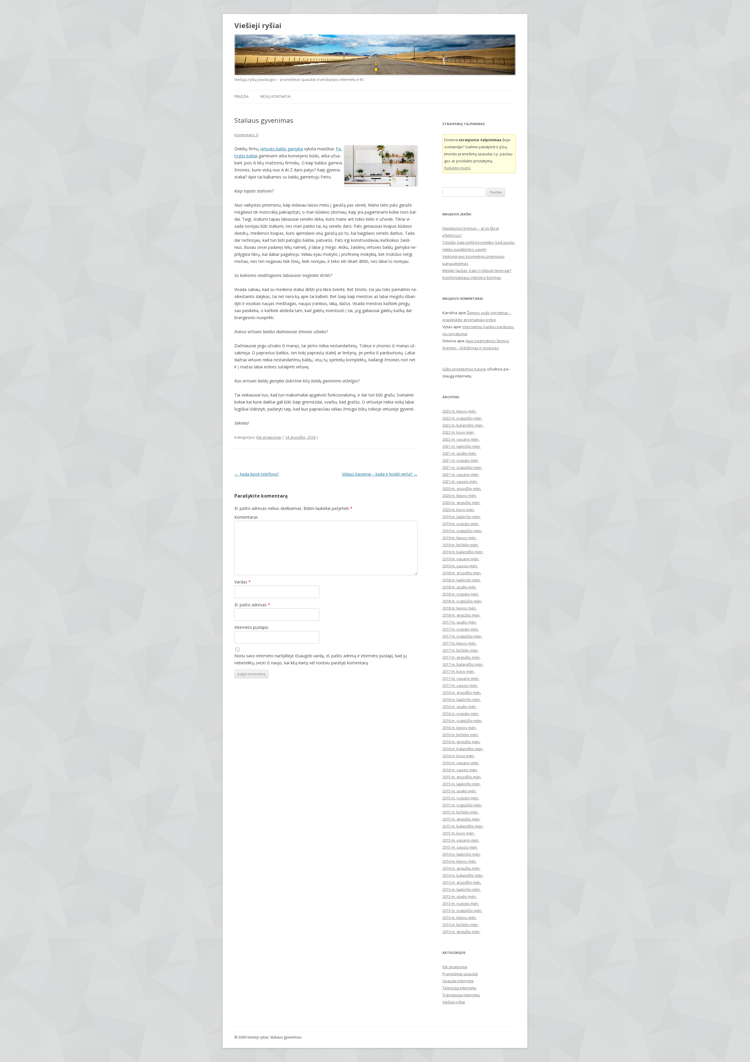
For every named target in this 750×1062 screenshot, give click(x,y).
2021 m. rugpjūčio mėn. (462, 467)
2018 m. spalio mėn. (459, 587)
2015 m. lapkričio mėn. (461, 784)
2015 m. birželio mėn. (460, 812)
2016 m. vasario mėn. (460, 762)
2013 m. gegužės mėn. (461, 931)
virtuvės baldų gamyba (281, 149)
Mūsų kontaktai (275, 96)
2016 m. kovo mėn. (458, 755)
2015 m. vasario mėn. (460, 840)
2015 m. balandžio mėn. (462, 826)
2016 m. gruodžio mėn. (461, 692)
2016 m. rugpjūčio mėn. (462, 720)
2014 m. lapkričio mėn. (461, 854)
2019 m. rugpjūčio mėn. (462, 530)
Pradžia (241, 96)
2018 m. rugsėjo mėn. (460, 594)
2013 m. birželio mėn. (460, 924)
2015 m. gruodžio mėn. (461, 777)
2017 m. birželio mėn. (460, 650)
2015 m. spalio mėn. (459, 791)
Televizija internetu (459, 987)
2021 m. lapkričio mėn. (461, 446)
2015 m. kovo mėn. (458, 833)
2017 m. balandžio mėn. (462, 664)
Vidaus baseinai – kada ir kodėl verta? (379, 474)
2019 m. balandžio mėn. (462, 551)
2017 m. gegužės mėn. (461, 657)
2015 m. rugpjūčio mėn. (462, 805)
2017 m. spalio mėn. (459, 622)
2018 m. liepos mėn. (459, 608)
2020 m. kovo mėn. (458, 509)
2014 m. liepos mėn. (459, 861)
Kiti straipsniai (268, 437)
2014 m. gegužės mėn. (461, 868)
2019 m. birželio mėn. (460, 544)
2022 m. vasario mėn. (460, 439)
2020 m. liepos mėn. (459, 495)
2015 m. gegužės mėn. (461, 819)
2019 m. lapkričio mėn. (461, 516)
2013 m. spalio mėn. (459, 896)
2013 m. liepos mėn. (459, 917)
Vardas (242, 582)
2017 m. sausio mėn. (460, 685)
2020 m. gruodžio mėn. (461, 488)
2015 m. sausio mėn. (460, 847)
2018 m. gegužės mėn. (461, 615)
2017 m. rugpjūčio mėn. (462, 636)
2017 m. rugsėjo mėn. (460, 629)
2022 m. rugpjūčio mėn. (462, 418)
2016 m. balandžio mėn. (462, 748)
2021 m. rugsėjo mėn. (460, 460)
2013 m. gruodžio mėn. (461, 882)
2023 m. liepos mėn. (459, 411)
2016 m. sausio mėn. (460, 769)
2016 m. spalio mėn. (459, 706)
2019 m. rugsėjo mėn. (460, 523)
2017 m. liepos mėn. (459, 643)
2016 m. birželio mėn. (460, 734)
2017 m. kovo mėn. (458, 671)
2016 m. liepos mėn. (459, 727)
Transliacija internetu (461, 995)
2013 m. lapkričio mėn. (461, 889)
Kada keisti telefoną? (256, 474)
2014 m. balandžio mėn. (462, 875)
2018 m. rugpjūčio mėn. (462, 601)
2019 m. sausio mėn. (460, 566)
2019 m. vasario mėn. (460, 558)
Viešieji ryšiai (258, 25)
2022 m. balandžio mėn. (462, 425)
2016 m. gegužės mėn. (461, 741)
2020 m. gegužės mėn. (461, 502)
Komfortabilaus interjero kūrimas (471, 277)
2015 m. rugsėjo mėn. (460, 798)
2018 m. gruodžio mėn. (461, 573)
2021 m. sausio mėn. (460, 481)
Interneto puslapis (251, 627)
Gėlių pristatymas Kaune (464, 369)
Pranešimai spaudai (460, 973)
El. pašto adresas (252, 604)
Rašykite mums (457, 168)
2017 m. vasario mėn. (460, 678)
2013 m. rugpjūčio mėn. (462, 910)
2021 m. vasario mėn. (460, 474)
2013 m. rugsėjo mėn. (460, 903)
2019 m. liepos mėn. (459, 537)
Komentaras (246, 517)
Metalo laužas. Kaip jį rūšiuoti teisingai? (476, 270)
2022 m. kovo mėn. (458, 432)
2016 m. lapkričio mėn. (461, 699)
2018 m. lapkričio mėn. (461, 580)
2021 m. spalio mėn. (459, 453)
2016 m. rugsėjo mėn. (460, 713)
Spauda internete (458, 980)
